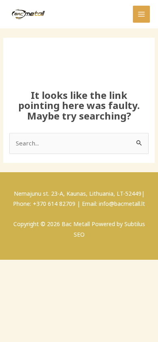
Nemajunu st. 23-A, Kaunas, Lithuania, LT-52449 (77, 193)
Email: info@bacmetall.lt (113, 203)
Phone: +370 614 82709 (44, 203)
